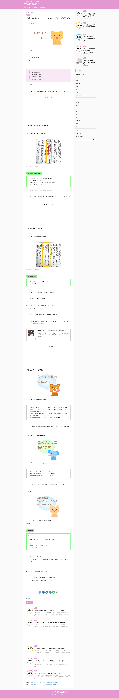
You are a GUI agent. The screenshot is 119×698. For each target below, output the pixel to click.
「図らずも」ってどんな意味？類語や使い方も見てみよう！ (49, 661)
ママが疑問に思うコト (31, 4)
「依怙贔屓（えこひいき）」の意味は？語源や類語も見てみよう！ (50, 648)
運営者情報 (42, 7)
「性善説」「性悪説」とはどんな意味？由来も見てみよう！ (89, 38)
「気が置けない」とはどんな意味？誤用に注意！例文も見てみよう (89, 14)
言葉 (29, 598)
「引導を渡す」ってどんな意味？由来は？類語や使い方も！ (44, 682)
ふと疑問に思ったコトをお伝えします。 (59, 694)
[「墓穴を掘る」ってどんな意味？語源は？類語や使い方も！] (50, 592)
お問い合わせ (27, 7)
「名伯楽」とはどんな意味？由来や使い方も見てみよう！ (89, 26)
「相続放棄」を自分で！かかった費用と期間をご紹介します (89, 62)
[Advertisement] (48, 109)
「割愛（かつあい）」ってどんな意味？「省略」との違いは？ (44, 684)
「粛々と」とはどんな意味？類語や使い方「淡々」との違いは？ (89, 50)
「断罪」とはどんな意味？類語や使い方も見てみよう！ (48, 673)
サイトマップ (35, 7)
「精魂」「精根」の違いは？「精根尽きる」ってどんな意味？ (49, 610)
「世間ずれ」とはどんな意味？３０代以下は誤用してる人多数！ (50, 622)
